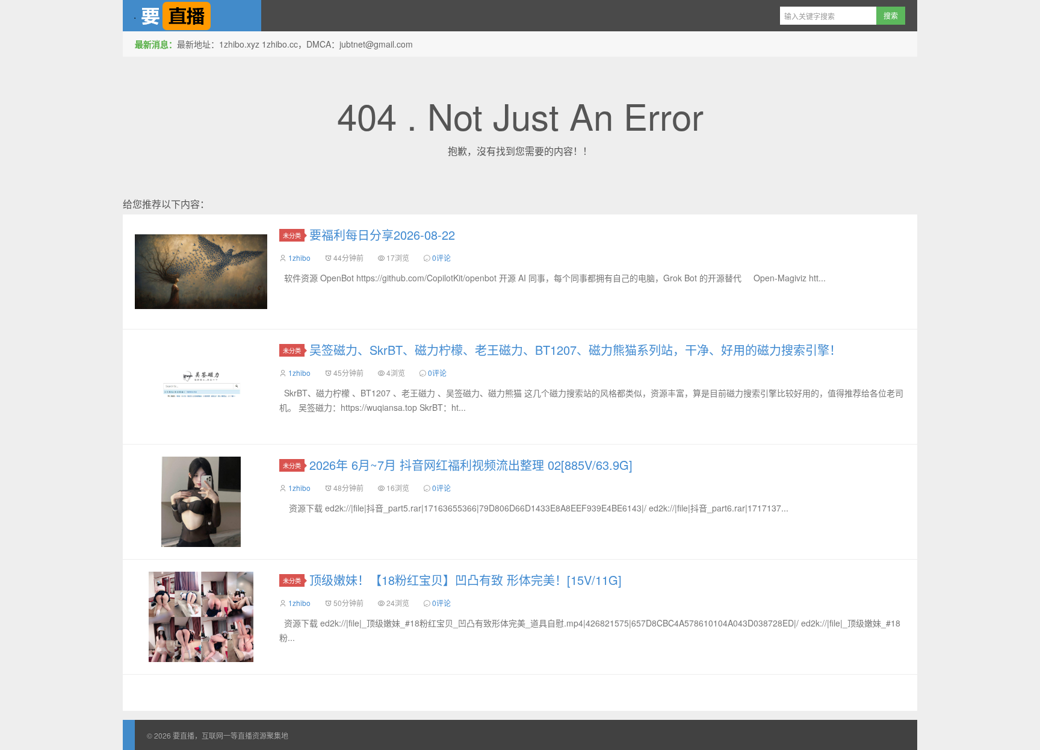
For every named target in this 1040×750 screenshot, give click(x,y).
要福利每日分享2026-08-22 (382, 234)
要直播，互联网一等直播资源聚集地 (192, 15)
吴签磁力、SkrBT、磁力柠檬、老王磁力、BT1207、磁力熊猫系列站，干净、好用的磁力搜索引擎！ (575, 349)
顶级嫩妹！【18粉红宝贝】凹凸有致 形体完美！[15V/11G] (465, 580)
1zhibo (299, 257)
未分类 (292, 235)
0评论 (441, 257)
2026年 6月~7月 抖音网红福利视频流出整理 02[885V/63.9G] (471, 464)
